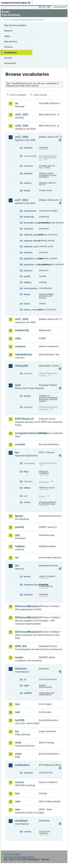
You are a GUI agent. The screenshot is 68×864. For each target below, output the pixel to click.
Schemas (8, 47)
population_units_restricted (31, 264)
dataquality (21, 365)
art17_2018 (21, 319)
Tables (7, 36)
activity (27, 396)
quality (27, 276)
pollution (28, 252)
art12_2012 (21, 114)
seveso (19, 782)
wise (17, 809)
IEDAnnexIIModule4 (26, 631)
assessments (30, 211)
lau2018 (19, 720)
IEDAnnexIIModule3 (26, 617)
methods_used (31, 246)
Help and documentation (15, 25)
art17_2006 (21, 137)
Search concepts (40, 95)
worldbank (21, 820)
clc (25, 679)
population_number (31, 258)
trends (27, 190)
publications (22, 765)
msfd (18, 742)
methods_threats (31, 241)
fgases (19, 516)
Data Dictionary (27, 20)
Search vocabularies (18, 95)
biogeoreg (29, 217)
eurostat (20, 444)
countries (28, 166)
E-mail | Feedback (12, 854)
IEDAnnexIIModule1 (26, 606)
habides (20, 546)
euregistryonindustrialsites (26, 433)
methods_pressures (31, 235)
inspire (19, 657)
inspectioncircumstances (31, 584)
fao (17, 452)
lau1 (17, 704)
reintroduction (31, 288)
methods (28, 173)
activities (28, 148)
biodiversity (22, 330)
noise (18, 753)
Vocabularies (10, 52)
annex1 (27, 576)
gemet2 (19, 527)
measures (28, 229)
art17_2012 (21, 200)
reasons (27, 183)
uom (17, 801)
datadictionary (23, 354)
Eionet (16, 20)
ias (17, 557)
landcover (21, 668)
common (20, 346)
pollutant (28, 594)
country (27, 831)
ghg (17, 535)
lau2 (17, 712)
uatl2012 (28, 693)
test (17, 793)
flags (26, 471)
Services (8, 58)
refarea (27, 488)
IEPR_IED (21, 646)
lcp (17, 731)
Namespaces (10, 63)
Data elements (10, 41)
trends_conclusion (31, 309)
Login (44, 7)
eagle (26, 685)
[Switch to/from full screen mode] (49, 7)
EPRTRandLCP (24, 418)
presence (28, 270)
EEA (16, 2)
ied (17, 565)
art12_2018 (21, 125)
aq (16, 103)
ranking (27, 282)
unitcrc (27, 502)
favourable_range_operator (31, 223)
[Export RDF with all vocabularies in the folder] (60, 140)
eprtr (18, 385)
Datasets (8, 31)
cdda (18, 338)
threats (27, 294)
